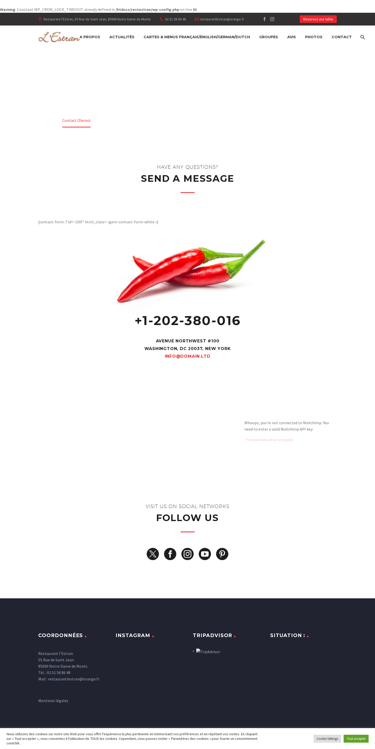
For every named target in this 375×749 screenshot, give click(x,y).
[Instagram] (272, 19)
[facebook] (170, 554)
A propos (90, 37)
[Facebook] (264, 19)
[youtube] (205, 554)
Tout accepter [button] (356, 739)
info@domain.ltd (187, 356)
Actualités (121, 37)
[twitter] (153, 554)
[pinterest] (222, 554)
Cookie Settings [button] (327, 739)
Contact (342, 37)
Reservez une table (318, 19)
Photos (313, 37)
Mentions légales (53, 700)
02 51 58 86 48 (175, 19)
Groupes (268, 37)
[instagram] (187, 554)
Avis (291, 37)
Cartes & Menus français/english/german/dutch (197, 37)
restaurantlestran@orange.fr (222, 19)
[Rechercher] (362, 37)
